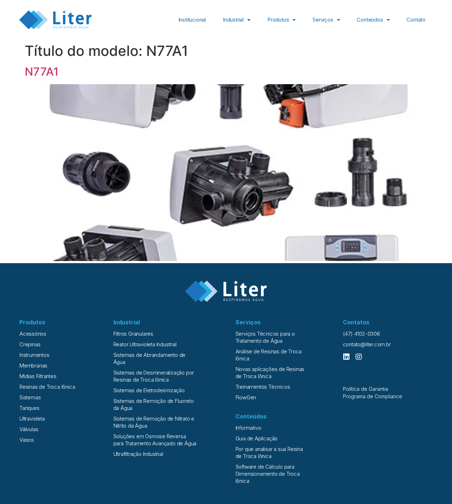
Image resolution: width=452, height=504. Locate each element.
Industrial (233, 19)
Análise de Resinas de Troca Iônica (269, 355)
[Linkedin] (346, 356)
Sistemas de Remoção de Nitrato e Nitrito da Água (154, 422)
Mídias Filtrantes (37, 376)
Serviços (323, 19)
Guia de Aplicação (257, 438)
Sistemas (30, 397)
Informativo (248, 427)
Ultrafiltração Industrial (138, 454)
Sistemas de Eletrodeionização (149, 390)
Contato (416, 19)
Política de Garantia (365, 389)
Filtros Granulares (133, 333)
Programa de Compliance (372, 396)
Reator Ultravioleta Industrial (145, 344)
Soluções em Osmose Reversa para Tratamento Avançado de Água (155, 440)
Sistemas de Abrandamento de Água (149, 358)
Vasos (26, 439)
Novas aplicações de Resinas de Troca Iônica (270, 373)
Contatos (356, 322)
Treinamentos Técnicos (263, 386)
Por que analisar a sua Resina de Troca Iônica (269, 452)
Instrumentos (34, 355)
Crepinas (29, 344)
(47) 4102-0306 (361, 333)
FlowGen (246, 397)
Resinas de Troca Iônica (47, 386)
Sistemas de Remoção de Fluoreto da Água (153, 404)
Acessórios (32, 333)
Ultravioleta (32, 418)
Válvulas (28, 429)
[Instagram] (358, 356)
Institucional (192, 19)
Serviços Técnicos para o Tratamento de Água (265, 337)
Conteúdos (370, 19)
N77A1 (42, 72)
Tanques (29, 408)
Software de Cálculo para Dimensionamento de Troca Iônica (268, 473)
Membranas (33, 365)
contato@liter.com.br (367, 344)
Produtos (278, 19)
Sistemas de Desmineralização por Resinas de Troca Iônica (153, 376)
